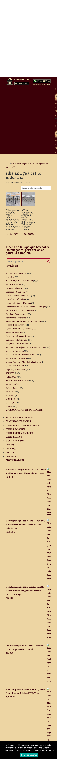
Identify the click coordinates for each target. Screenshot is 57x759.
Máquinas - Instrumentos (17, 343)
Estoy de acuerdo (29, 755)
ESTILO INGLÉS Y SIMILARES (19, 329)
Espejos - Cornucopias (16, 314)
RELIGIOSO (11, 377)
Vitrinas (9, 406)
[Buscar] (48, 261)
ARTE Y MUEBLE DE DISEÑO (19, 280)
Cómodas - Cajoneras (15, 292)
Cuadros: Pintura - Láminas (18, 303)
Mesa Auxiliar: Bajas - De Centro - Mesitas (25, 347)
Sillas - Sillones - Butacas (17, 380)
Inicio (8, 163)
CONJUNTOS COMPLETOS (18, 295)
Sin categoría (12, 384)
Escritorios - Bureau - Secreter (20, 310)
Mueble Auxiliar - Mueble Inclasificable (23, 362)
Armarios (10, 277)
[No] (53, 750)
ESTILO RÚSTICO (14, 332)
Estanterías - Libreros (16, 317)
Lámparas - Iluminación (16, 340)
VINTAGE (10, 402)
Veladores (10, 395)
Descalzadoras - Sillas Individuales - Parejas (26, 306)
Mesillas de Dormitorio (16, 358)
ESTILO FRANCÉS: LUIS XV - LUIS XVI (23, 321)
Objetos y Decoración (15, 369)
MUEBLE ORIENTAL (15, 365)
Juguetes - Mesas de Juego (18, 336)
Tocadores (10, 391)
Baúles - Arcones (13, 284)
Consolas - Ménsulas (15, 299)
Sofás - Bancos (12, 388)
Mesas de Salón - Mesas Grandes (21, 354)
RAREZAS (10, 373)
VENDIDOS (11, 399)
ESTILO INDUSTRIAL (15, 325)
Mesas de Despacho (15, 351)
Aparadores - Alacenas (16, 273)
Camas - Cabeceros (14, 288)
